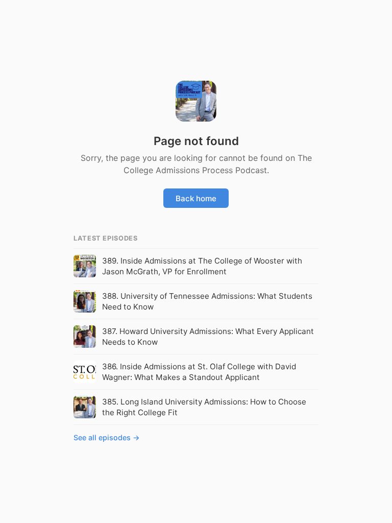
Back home (196, 198)
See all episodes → (107, 437)
